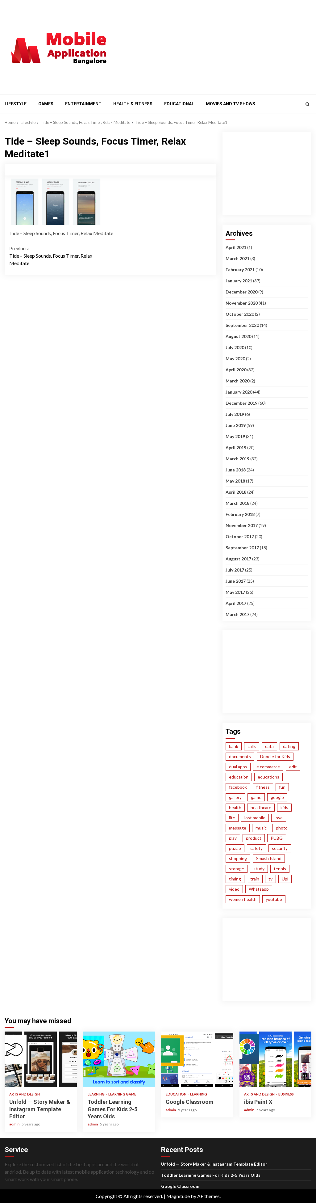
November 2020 (242, 303)
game (256, 797)
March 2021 (237, 258)
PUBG (277, 838)
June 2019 (236, 425)
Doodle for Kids (275, 756)
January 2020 (239, 392)
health (235, 807)
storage (236, 868)
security (280, 848)
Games (45, 103)
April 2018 (236, 492)
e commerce (268, 766)
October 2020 (240, 314)
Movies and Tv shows (230, 103)
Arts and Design (24, 1094)
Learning (96, 1094)
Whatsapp (259, 889)
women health (242, 899)
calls (251, 746)
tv (270, 878)
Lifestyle (16, 103)
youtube (274, 899)
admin (14, 1124)
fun (282, 787)
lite (232, 817)
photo (282, 827)
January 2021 (239, 280)
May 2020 (235, 358)
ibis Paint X (275, 1059)
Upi (285, 878)
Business (286, 1094)
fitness (263, 787)
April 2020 (236, 369)
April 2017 (236, 603)
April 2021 (236, 247)
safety (256, 848)
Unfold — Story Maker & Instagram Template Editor (41, 1059)
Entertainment (83, 103)
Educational (179, 103)
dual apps (238, 766)
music (261, 827)
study (258, 868)
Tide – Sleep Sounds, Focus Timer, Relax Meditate (50, 255)
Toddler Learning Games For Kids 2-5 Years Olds (119, 1059)
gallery (235, 797)
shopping (238, 858)
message (237, 827)
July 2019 (235, 414)
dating (289, 746)
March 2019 (237, 458)
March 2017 (237, 614)
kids (284, 807)
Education (176, 1094)
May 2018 (235, 480)
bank (233, 746)
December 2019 (241, 403)
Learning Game (122, 1094)
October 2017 (240, 536)
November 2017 (242, 525)
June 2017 (236, 581)
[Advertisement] (217, 46)
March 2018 (237, 503)
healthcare (261, 807)
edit (293, 766)
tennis (280, 868)
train (254, 878)
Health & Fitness (132, 103)
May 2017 (235, 592)
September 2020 (242, 325)
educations (268, 776)
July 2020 (235, 347)
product (253, 838)
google (277, 797)
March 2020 (237, 380)
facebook (238, 787)
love (279, 817)
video (234, 889)
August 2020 (238, 336)
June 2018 (236, 469)
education (238, 776)
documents (240, 756)
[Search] (307, 104)
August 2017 (238, 558)
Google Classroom (197, 1059)
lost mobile (254, 817)
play (233, 838)
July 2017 (235, 569)
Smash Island (268, 858)
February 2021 (240, 269)
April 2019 (236, 447)
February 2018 (240, 514)
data (269, 746)
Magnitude (178, 1196)
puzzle (235, 848)
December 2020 (241, 291)
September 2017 (242, 547)
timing (235, 878)
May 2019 (235, 436)
